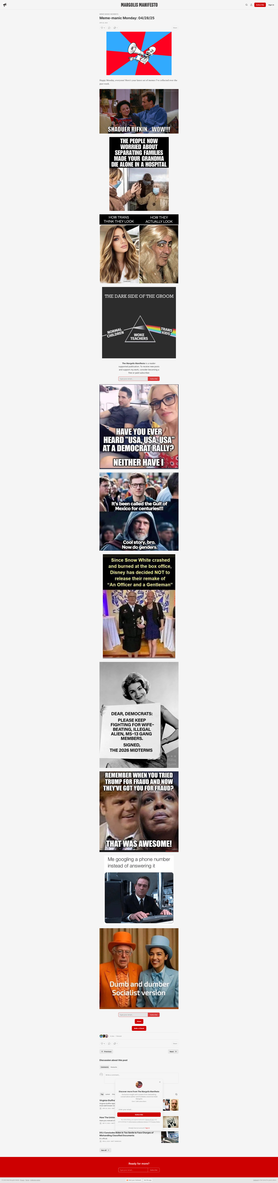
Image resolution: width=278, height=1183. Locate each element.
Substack (256, 1180)
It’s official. (103, 1138)
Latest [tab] (107, 1094)
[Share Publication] (251, 5)
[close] (160, 1082)
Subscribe (260, 5)
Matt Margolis (116, 1141)
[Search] (246, 5)
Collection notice (35, 1180)
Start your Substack (134, 1180)
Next (172, 1051)
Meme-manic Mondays (108, 14)
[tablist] (108, 1067)
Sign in (271, 5)
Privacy (22, 1180)
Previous (107, 1051)
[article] (139, 1138)
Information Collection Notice (138, 1122)
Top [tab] (102, 1094)
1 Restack (119, 1036)
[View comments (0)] (109, 28)
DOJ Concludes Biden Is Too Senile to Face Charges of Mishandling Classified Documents (126, 1134)
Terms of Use (149, 1120)
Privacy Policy (155, 1122)
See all (104, 1150)
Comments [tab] (104, 1067)
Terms (27, 1180)
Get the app (147, 1180)
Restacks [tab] (114, 1067)
